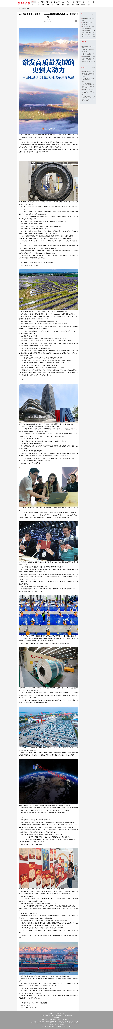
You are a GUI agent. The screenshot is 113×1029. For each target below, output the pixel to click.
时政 (38, 2)
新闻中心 (24, 8)
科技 (93, 2)
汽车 (48, 5)
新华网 (59, 1013)
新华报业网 (49, 1015)
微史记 (88, 5)
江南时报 (60, 1015)
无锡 (73, 5)
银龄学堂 (78, 5)
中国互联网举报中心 (66, 1019)
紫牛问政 (48, 2)
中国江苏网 (43, 1015)
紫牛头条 (43, 2)
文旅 (33, 5)
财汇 (38, 5)
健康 (88, 2)
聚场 (53, 5)
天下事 (58, 2)
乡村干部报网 (55, 1015)
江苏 (58, 5)
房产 (43, 5)
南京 (63, 5)
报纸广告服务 (45, 1019)
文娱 (68, 2)
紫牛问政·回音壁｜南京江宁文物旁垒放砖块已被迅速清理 (88, 80)
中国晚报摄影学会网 (67, 1015)
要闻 (33, 2)
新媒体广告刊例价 (53, 1019)
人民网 (63, 1013)
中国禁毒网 (56, 1017)
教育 (83, 2)
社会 (63, 2)
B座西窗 (83, 5)
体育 (73, 2)
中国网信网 (55, 1013)
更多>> (93, 14)
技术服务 (59, 1019)
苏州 (68, 5)
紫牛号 (53, 2)
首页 (20, 8)
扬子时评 (78, 2)
